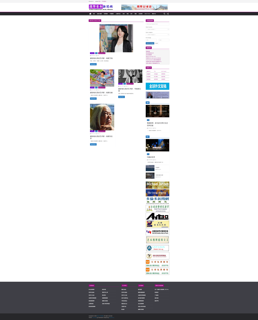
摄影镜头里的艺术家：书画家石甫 (129, 90)
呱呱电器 (148, 51)
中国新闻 (112, 13)
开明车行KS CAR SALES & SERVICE (153, 58)
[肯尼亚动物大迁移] (150, 176)
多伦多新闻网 (91, 289)
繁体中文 (154, 13)
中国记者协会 (124, 300)
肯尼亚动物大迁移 (159, 175)
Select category (149, 32)
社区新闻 (140, 13)
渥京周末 (104, 295)
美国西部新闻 (105, 298)
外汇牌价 (156, 76)
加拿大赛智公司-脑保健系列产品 (153, 63)
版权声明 (156, 300)
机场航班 (148, 74)
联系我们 (156, 292)
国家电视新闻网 (141, 292)
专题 (127, 13)
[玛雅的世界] (157, 145)
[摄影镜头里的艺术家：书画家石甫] (130, 76)
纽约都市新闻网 (92, 306)
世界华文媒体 (91, 292)
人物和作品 (118, 13)
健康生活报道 (105, 300)
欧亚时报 (104, 289)
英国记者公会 (124, 303)
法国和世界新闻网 (92, 298)
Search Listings (150, 43)
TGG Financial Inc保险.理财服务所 (153, 59)
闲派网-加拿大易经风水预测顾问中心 (154, 61)
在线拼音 (163, 79)
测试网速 (148, 79)
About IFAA (147, 13)
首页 (94, 13)
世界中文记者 (91, 295)
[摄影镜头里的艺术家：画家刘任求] (102, 117)
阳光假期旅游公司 (150, 53)
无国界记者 (123, 306)
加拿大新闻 (99, 13)
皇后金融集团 (149, 54)
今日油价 (156, 74)
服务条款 (156, 298)
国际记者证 (123, 289)
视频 (136, 13)
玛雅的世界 (151, 157)
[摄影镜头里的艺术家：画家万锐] (116, 38)
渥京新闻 (140, 289)
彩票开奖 (163, 76)
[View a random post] (167, 13)
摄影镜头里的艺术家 (102, 53)
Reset (156, 43)
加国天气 (148, 71)
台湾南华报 (91, 303)
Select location (149, 27)
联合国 (122, 309)
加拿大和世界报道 (106, 303)
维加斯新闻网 (91, 300)
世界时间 (163, 74)
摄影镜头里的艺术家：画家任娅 (101, 92)
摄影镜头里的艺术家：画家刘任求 (101, 137)
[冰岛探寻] (150, 168)
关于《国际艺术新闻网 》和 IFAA (162, 289)
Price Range (148, 37)
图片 (131, 13)
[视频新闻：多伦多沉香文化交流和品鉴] (157, 111)
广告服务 (156, 295)
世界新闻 (106, 13)
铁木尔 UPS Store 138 (150, 56)
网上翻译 (148, 76)
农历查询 (156, 79)
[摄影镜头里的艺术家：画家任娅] (102, 78)
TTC (155, 71)
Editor (98, 55)
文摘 (123, 13)
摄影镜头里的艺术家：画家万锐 (101, 58)
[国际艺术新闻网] (90, 13)
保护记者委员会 (124, 298)
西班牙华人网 (105, 292)
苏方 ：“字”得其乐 (102, 1)
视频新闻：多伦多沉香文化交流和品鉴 (157, 124)
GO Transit (163, 71)
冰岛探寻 (157, 167)
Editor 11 (98, 90)
